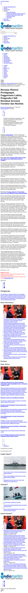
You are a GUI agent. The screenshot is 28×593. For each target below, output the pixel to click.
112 (4, 444)
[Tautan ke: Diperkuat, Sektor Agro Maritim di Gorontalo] (15, 543)
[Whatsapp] (4, 115)
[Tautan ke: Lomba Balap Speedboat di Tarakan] (15, 499)
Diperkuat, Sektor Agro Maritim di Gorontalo (14, 332)
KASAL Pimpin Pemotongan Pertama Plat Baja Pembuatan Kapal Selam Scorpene (15, 357)
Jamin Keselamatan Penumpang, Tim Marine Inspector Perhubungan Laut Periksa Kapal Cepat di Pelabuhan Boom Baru (13, 298)
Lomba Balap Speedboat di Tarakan (12, 502)
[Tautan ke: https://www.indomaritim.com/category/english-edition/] (11, 454)
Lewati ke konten (5, 1)
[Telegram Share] (4, 114)
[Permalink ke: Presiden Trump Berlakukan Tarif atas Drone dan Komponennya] (15, 335)
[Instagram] (4, 286)
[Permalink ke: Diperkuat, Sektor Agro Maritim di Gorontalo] (15, 331)
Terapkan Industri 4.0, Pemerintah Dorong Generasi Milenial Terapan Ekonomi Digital (14, 192)
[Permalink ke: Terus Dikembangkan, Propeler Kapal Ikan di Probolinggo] (15, 343)
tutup (2, 80)
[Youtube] (4, 287)
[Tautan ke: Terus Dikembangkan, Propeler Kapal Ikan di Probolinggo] (15, 558)
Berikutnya (6, 446)
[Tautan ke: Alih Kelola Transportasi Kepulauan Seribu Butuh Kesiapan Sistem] (15, 566)
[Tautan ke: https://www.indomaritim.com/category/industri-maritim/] (11, 513)
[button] (16, 33)
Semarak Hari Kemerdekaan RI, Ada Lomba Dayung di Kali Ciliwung (14, 509)
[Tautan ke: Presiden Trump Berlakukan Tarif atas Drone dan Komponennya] (15, 549)
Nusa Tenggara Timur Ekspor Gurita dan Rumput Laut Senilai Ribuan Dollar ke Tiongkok (13, 159)
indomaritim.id (9, 134)
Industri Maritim (4, 108)
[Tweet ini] (4, 112)
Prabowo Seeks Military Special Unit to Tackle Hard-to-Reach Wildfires (15, 476)
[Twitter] (4, 284)
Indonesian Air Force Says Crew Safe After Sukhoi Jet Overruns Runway (14, 480)
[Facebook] (4, 283)
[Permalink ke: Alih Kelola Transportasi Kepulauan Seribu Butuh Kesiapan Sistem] (15, 350)
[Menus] (1, 2)
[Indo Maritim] (11, 28)
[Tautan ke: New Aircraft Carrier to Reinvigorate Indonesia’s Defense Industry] (15, 469)
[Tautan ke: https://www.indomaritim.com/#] (7, 484)
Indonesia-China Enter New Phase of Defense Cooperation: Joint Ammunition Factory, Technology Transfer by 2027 (14, 320)
